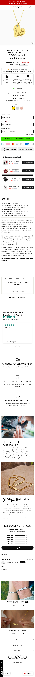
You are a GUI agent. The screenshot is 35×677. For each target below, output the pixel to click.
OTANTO (17, 650)
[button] (14, 58)
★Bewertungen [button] (1, 668)
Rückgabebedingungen (17, 288)
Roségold (21, 108)
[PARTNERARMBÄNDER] (17, 590)
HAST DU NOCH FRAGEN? (17, 291)
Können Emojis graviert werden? (17, 283)
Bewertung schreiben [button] (17, 548)
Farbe (17, 104)
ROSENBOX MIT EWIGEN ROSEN (15, 162)
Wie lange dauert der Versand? (17, 278)
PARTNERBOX (15, 178)
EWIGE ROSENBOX (15, 170)
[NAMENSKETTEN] (17, 619)
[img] (18, 317)
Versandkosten (23, 64)
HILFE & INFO (17, 645)
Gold (13, 108)
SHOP (17, 639)
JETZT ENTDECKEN (17, 605)
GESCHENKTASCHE (15, 186)
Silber (17, 108)
